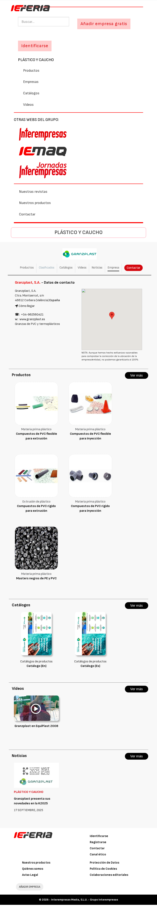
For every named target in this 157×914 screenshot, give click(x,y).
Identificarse (99, 836)
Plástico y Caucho (36, 59)
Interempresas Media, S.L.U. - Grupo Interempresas (84, 899)
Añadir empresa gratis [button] (104, 24)
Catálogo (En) (36, 666)
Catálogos (31, 93)
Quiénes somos (32, 869)
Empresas (31, 82)
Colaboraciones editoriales (109, 875)
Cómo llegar (27, 306)
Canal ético (98, 854)
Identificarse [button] (34, 46)
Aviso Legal (30, 875)
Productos (31, 70)
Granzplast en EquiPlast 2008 (36, 726)
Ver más (136, 375)
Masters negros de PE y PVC (36, 578)
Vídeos (28, 105)
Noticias (97, 268)
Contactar (27, 214)
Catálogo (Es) (90, 666)
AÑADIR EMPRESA (29, 886)
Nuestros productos (35, 203)
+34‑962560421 (32, 315)
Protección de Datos (104, 863)
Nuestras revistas (33, 191)
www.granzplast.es (32, 319)
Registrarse (98, 842)
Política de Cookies (103, 869)
